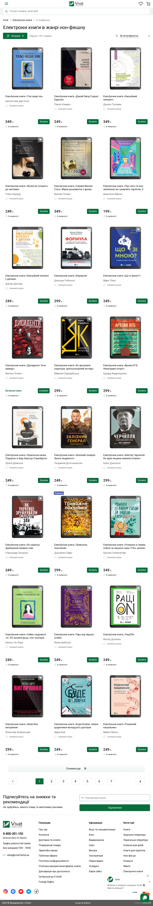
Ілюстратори (96, 855)
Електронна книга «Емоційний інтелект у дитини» (27, 277)
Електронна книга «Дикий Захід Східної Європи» (76, 98)
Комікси (128, 861)
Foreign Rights (46, 881)
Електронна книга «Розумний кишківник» (119, 726)
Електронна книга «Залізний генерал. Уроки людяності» (75, 457)
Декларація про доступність (54, 871)
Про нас (43, 829)
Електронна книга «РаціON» (118, 634)
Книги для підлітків (134, 850)
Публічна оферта (48, 855)
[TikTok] (36, 891)
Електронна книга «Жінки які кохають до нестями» (26, 188)
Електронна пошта (95, 797)
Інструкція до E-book (50, 876)
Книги (126, 829)
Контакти (44, 834)
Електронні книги (133, 871)
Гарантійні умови (48, 850)
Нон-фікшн (129, 855)
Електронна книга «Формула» (70, 275)
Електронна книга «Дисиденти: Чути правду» (25, 367)
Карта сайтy (95, 871)
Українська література (135, 840)
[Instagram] (5, 891)
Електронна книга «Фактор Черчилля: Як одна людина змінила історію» (124, 457)
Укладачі (94, 866)
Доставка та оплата (49, 840)
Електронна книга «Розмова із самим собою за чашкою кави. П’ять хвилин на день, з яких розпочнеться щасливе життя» (124, 546)
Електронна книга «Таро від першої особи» (74, 636)
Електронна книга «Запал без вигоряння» (21, 726)
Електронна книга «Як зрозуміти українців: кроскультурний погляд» (74, 367)
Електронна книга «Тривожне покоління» (70, 546)
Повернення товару (50, 845)
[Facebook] (13, 891)
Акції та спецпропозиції (102, 829)
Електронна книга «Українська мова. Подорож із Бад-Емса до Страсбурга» (26, 457)
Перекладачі (96, 861)
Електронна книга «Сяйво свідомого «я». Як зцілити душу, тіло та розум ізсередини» (25, 636)
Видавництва (96, 840)
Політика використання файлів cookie (60, 866)
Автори (93, 850)
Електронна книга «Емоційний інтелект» (120, 98)
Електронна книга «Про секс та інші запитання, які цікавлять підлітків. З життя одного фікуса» (123, 188)
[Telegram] (28, 891)
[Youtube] (21, 891)
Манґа (126, 866)
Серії (91, 845)
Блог (91, 834)
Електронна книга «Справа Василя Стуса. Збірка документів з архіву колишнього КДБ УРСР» (73, 188)
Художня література (134, 834)
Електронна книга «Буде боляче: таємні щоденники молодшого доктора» (76, 726)
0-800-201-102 (13, 833)
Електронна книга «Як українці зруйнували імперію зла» (22, 546)
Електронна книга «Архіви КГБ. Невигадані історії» (120, 367)
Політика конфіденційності (54, 861)
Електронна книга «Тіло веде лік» (24, 96)
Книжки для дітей (133, 845)
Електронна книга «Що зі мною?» (122, 275)
